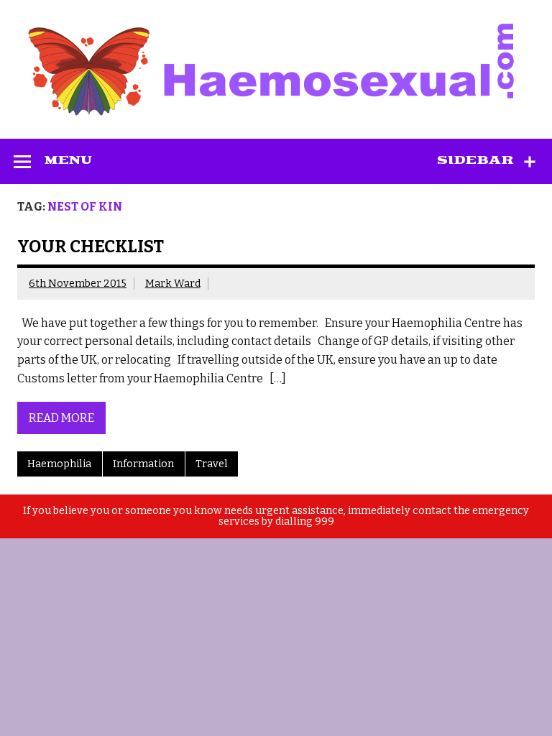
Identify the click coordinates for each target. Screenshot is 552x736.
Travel (212, 464)
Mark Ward (173, 283)
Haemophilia (59, 464)
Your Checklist (90, 246)
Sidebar (475, 160)
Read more (61, 418)
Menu (68, 160)
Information (143, 464)
